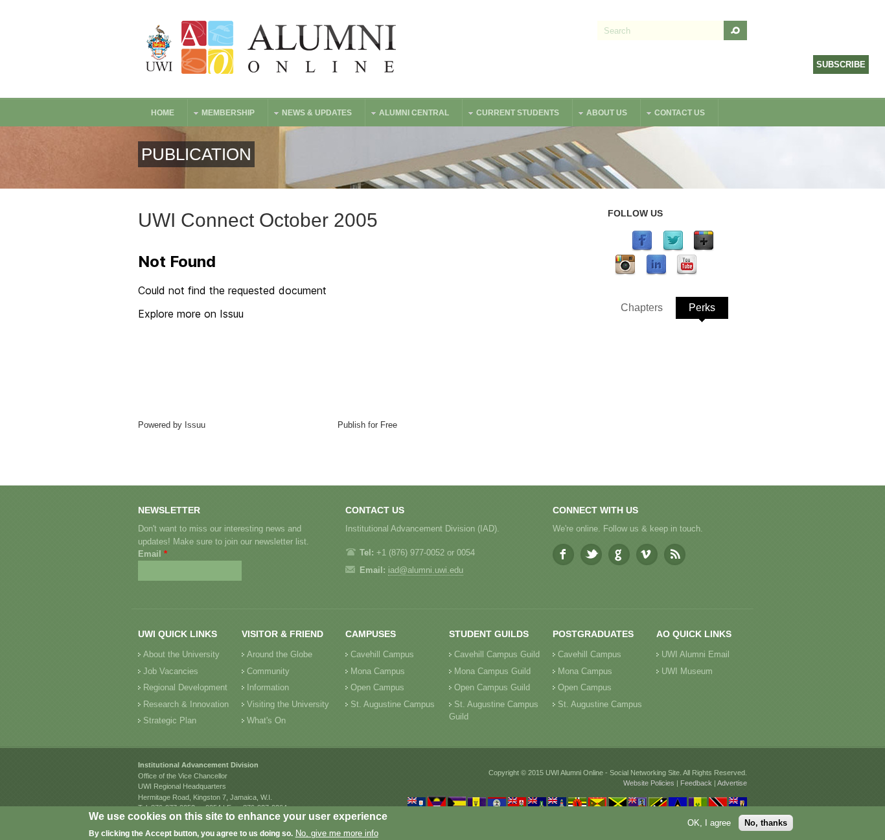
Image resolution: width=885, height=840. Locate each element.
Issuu (195, 425)
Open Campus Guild (492, 687)
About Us (600, 114)
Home (162, 112)
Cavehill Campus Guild (497, 654)
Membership (222, 114)
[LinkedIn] (656, 272)
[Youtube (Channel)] (686, 272)
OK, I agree (709, 823)
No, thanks (765, 823)
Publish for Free (367, 425)
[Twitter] (673, 248)
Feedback (696, 783)
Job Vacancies (170, 671)
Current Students (511, 114)
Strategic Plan (169, 720)
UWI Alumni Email (695, 654)
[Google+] (703, 248)
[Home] (271, 49)
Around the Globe (279, 654)
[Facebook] (642, 248)
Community (268, 671)
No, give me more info (336, 834)
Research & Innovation (186, 704)
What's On (266, 720)
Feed (674, 554)
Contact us (673, 114)
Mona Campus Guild (492, 671)
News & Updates (310, 114)
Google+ (619, 554)
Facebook (563, 554)
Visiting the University (288, 704)
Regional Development (185, 687)
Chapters (642, 307)
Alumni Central (407, 114)
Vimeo (647, 554)
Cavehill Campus (382, 654)
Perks (702, 307)
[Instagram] (625, 272)
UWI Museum (687, 671)
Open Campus (377, 687)
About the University (181, 654)
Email (152, 554)
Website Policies (648, 783)
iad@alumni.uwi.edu (425, 570)
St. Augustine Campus (393, 704)
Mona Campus (378, 671)
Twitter (591, 554)
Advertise (732, 783)
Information (268, 687)
